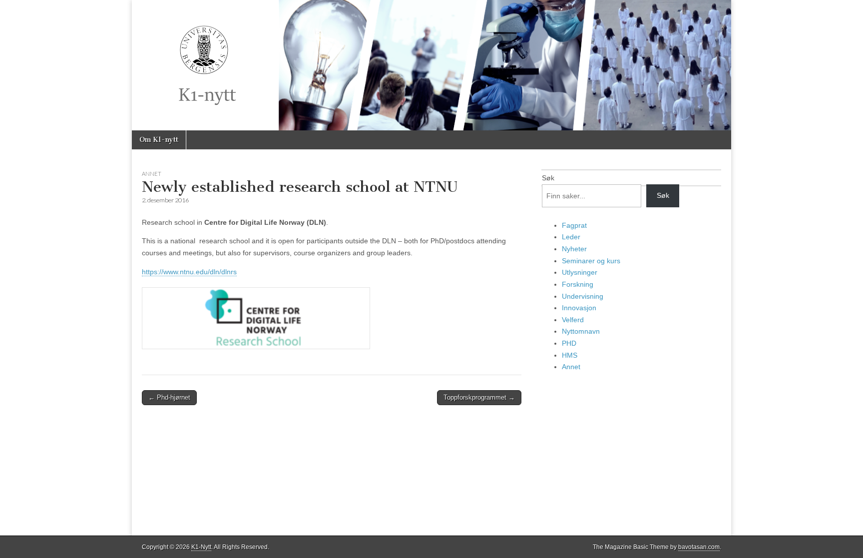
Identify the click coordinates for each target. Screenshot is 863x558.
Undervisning (582, 296)
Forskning (577, 284)
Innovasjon (579, 308)
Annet (151, 173)
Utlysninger (579, 272)
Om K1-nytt (158, 139)
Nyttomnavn (581, 331)
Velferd (573, 320)
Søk (548, 178)
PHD (569, 343)
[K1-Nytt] (431, 65)
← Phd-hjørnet (169, 397)
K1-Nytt (201, 547)
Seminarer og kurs (591, 261)
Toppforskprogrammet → (479, 397)
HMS (569, 355)
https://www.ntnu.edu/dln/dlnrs (189, 272)
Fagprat (574, 225)
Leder (571, 237)
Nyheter (574, 249)
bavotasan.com (699, 547)
